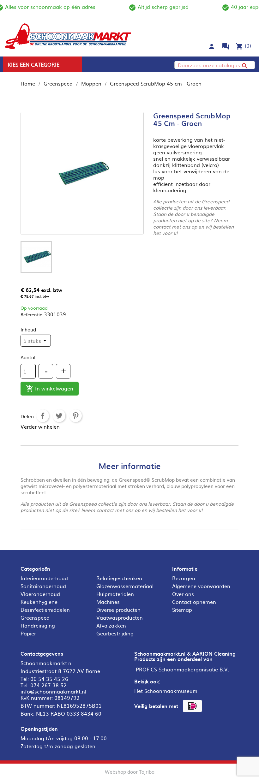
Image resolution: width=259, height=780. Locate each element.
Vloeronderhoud (40, 594)
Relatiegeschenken (119, 578)
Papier (28, 633)
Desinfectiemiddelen (45, 609)
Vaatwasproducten (119, 617)
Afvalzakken (111, 625)
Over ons (183, 594)
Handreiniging (38, 625)
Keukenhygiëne (39, 601)
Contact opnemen (194, 601)
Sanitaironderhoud (43, 586)
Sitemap (182, 609)
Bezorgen (183, 578)
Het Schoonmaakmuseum (165, 690)
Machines (108, 601)
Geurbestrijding (115, 633)
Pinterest (75, 415)
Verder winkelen (40, 426)
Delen (42, 415)
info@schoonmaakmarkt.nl (53, 691)
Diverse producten (118, 609)
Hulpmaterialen (115, 594)
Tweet (59, 415)
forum (225, 46)
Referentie (31, 314)
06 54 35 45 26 (49, 678)
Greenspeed (35, 617)
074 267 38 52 (48, 685)
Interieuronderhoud (44, 578)
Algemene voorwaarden (201, 586)
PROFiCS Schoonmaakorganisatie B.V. (182, 669)
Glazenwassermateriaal (125, 586)
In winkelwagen (49, 388)
